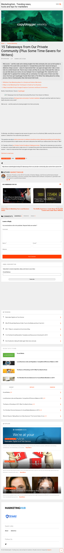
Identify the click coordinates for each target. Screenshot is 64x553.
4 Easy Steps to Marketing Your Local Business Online (15, 209)
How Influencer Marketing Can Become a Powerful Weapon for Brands (14, 199)
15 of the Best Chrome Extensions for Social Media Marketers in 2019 (35, 377)
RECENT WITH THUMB (9, 348)
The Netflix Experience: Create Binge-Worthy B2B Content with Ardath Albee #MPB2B (48, 209)
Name (4, 243)
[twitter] (6, 544)
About (6, 530)
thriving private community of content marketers (27, 98)
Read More (29, 447)
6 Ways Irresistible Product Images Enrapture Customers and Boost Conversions (25, 87)
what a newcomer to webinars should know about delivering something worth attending (37, 139)
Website (4, 249)
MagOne (49, 549)
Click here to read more (7, 153)
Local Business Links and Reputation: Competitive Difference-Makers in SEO (37, 361)
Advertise (13, 530)
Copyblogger (21, 91)
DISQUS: (33, 216)
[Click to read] (47, 195)
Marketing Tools (9, 461)
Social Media (20, 353)
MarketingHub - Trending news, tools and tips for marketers (16, 5)
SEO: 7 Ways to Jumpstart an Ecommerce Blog (22, 491)
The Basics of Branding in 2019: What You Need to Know (32, 369)
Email (35, 243)
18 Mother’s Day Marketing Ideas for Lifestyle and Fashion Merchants (22, 82)
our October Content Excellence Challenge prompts (26, 145)
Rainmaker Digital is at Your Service (18, 441)
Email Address (6, 272)
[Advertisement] (32, 120)
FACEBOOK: (26, 216)
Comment (5, 229)
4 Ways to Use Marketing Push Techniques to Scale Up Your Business (21, 85)
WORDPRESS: (18, 216)
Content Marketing (10, 438)
